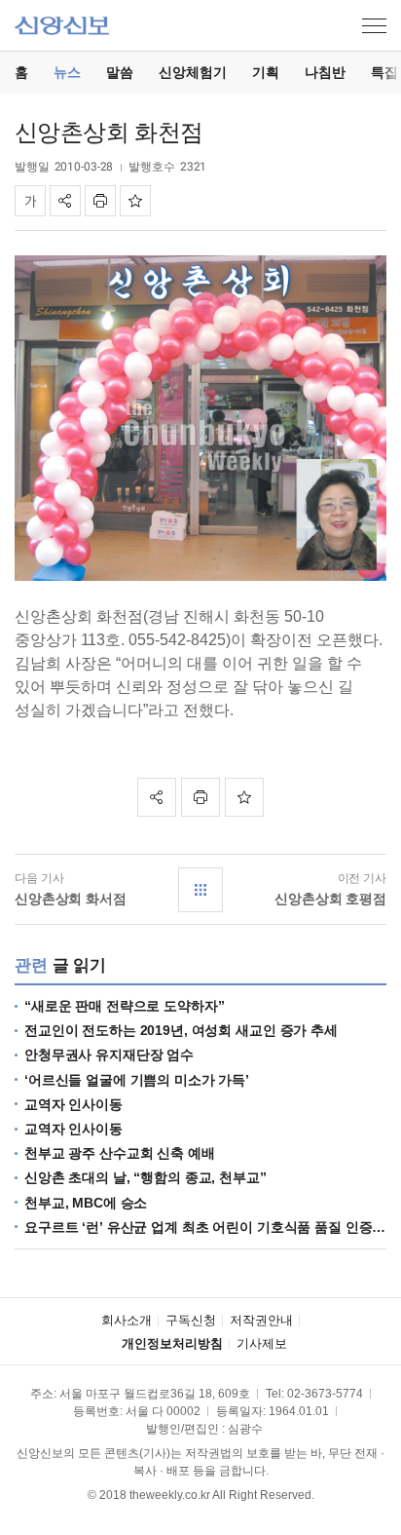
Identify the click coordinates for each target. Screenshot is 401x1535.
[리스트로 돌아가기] (200, 889)
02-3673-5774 (325, 1394)
